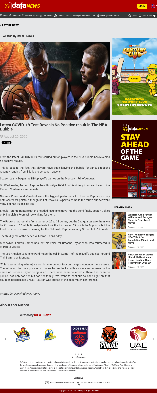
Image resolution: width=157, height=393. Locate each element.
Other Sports (105, 15)
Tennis (68, 15)
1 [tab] (75, 354)
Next (153, 338)
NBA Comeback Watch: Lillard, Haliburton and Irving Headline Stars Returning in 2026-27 (140, 258)
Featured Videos (31, 15)
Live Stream (48, 15)
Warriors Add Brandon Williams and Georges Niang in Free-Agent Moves (140, 218)
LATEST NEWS (9, 24)
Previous (3, 338)
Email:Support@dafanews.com (62, 383)
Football (60, 15)
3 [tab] (81, 354)
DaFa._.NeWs (42, 315)
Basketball (86, 15)
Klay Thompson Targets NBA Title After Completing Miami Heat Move (141, 238)
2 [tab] (78, 354)
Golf (93, 15)
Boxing (76, 15)
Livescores (16, 15)
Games (116, 15)
